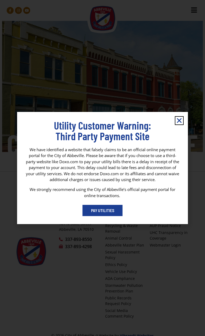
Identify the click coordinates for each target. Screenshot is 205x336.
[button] (179, 120)
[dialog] (102, 168)
